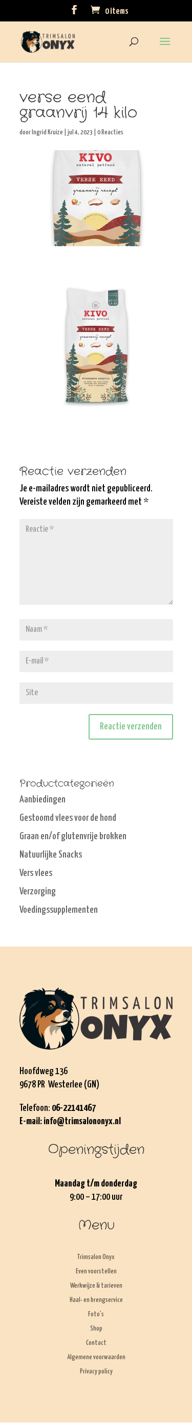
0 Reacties (110, 132)
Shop (96, 1328)
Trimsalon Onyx (96, 1257)
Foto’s (96, 1314)
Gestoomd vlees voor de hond (67, 818)
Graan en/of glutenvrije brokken (72, 836)
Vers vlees (35, 873)
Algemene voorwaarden (96, 1357)
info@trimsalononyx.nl (82, 1121)
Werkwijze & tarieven (96, 1286)
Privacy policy (96, 1371)
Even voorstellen (96, 1271)
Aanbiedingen (42, 799)
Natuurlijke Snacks (50, 855)
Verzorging (37, 891)
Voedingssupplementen (58, 910)
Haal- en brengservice (96, 1300)
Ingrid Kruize (47, 132)
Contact (96, 1343)
